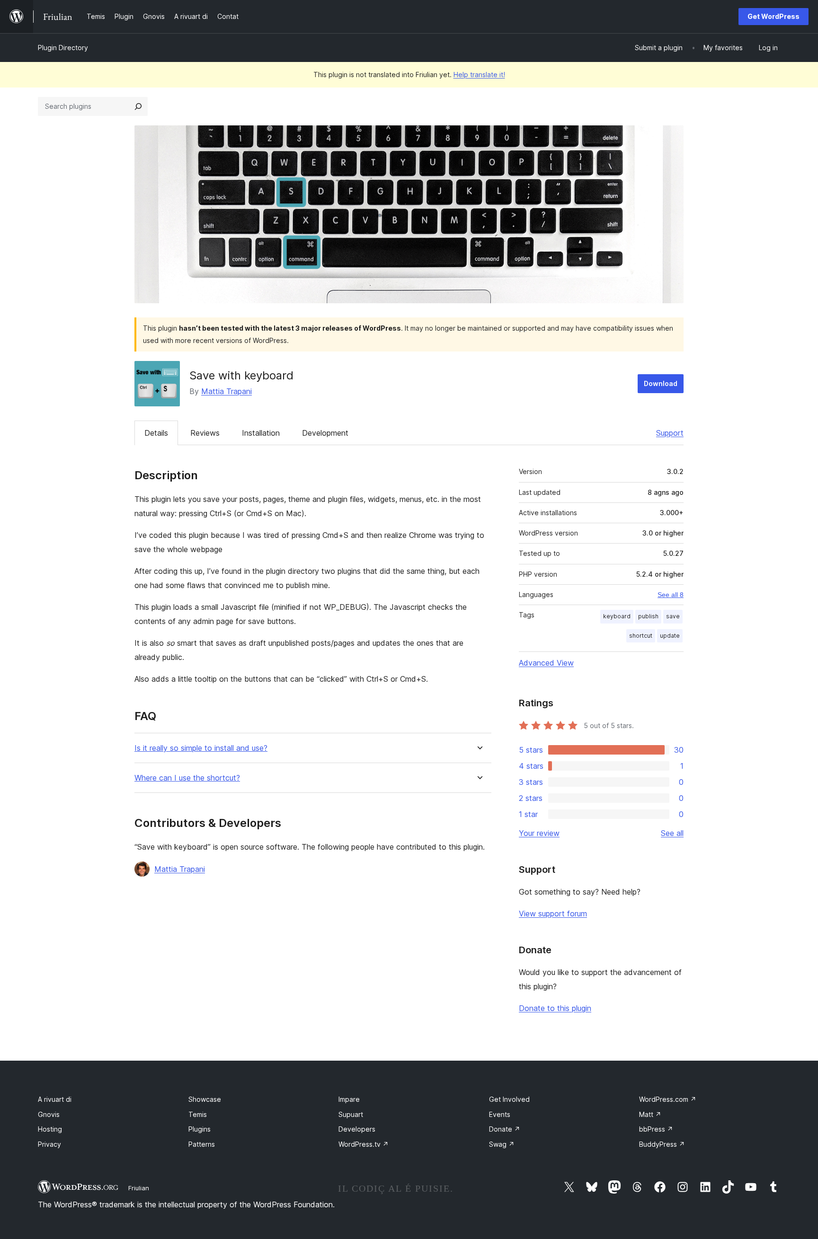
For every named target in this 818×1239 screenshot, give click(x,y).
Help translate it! (479, 74)
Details (156, 433)
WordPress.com (667, 1099)
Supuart (350, 1114)
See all (672, 833)
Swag (502, 1144)
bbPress (656, 1129)
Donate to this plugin (555, 1008)
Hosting (50, 1129)
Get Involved (509, 1099)
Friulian (138, 1188)
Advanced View (546, 663)
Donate (504, 1129)
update (670, 635)
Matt (650, 1114)
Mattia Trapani (226, 391)
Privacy (49, 1144)
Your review (539, 833)
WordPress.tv (363, 1144)
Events (499, 1114)
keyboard (617, 616)
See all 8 (671, 594)
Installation (261, 433)
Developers (356, 1129)
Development (325, 433)
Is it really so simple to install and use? (200, 748)
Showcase (204, 1099)
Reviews (205, 433)
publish (648, 616)
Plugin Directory (63, 48)
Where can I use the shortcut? (187, 777)
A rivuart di (54, 1099)
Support (670, 433)
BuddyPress (662, 1144)
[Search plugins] (138, 106)
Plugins (199, 1129)
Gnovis (49, 1114)
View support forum (553, 913)
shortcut (640, 635)
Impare (349, 1099)
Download (660, 383)
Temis (197, 1114)
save (673, 616)
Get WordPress (773, 16)
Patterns (201, 1144)
